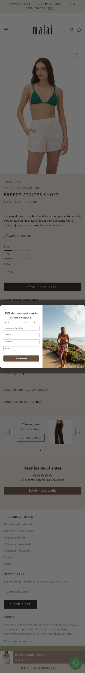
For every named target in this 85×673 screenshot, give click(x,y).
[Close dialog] (82, 307)
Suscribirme (21, 358)
